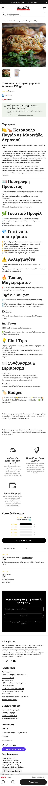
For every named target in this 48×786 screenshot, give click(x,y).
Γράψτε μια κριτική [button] (24, 540)
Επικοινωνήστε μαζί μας (10, 718)
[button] (44, 8)
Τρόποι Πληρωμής (8, 686)
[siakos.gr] (23, 8)
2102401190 (5, 737)
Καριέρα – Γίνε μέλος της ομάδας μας (14, 675)
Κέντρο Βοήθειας (7, 680)
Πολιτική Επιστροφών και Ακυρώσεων (15, 697)
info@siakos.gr (7, 741)
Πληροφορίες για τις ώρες (9, 774)
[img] (5, 555)
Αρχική (4, 21)
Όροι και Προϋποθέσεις (9, 699)
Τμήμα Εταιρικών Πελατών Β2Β (12, 691)
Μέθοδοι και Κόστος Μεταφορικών (13, 683)
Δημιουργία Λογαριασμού (10, 710)
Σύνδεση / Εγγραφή (8, 713)
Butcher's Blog (6, 694)
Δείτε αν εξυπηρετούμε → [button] (25, 115)
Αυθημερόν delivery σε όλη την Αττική (24, 2)
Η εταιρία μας (6, 672)
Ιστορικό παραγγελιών (9, 715)
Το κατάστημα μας (8, 677)
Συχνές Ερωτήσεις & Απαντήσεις (13, 688)
